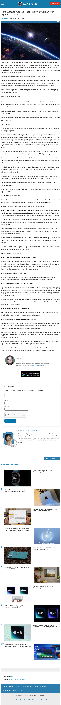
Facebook (37, 365)
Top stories (21, 679)
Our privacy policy (27, 686)
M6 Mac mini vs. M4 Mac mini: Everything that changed (43, 587)
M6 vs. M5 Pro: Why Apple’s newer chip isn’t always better (16, 606)
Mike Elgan (5, 18)
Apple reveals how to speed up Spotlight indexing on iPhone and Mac (18, 645)
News (58, 21)
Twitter (44, 365)
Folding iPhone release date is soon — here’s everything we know (46, 509)
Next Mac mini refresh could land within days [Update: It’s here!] (16, 490)
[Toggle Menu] (2, 4)
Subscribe (55, 4)
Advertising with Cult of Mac (11, 686)
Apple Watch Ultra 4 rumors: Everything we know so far (42, 471)
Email (6, 407)
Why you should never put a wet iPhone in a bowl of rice (44, 548)
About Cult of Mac (40, 686)
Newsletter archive (52, 458)
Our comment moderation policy (13, 690)
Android (11, 679)
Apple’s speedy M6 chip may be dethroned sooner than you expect (45, 625)
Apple (16, 679)
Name (6, 400)
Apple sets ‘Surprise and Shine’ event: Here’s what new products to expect (17, 529)
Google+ (32, 365)
